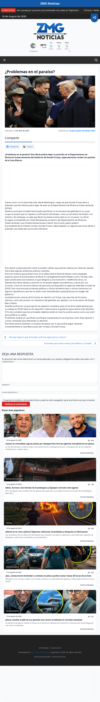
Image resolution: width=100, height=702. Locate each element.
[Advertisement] (50, 183)
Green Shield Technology (40, 652)
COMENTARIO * (8, 362)
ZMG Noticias (50, 3)
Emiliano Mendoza (87, 453)
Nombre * (6, 385)
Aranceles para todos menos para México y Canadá (67, 343)
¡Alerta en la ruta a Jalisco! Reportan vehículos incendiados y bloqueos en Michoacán (46, 531)
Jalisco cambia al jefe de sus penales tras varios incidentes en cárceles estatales (43, 619)
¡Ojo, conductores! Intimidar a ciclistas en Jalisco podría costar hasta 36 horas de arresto (48, 575)
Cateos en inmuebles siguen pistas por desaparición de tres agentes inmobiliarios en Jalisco (49, 443)
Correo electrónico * (10, 392)
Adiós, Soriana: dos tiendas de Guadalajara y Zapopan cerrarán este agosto (41, 487)
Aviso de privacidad (42, 657)
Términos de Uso (59, 657)
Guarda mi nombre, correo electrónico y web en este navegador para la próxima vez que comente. (49, 400)
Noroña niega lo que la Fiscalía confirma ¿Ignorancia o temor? (37, 337)
